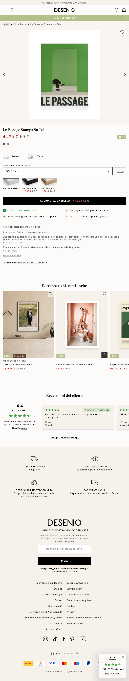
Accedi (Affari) (54, 629)
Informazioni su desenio (49, 583)
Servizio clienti (75, 588)
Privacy (71, 612)
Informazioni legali (52, 594)
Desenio (74, 671)
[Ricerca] (12, 10)
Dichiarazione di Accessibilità (45, 612)
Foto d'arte (20, 24)
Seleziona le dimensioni (17, 164)
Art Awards (56, 623)
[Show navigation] (5, 10)
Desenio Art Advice (77, 583)
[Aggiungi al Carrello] (104, 355)
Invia (64, 560)
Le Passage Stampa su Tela (45, 24)
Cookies (71, 606)
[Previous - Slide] (4, 74)
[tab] (21, 123)
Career (58, 600)
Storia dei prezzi (12, 255)
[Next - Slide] (125, 74)
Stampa (58, 588)
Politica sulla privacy (77, 568)
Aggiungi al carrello (64, 200)
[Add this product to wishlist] (122, 32)
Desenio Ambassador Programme (43, 617)
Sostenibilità (55, 606)
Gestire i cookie (75, 623)
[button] (120, 171)
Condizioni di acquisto (79, 600)
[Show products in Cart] (124, 10)
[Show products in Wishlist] (116, 10)
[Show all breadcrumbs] (6, 24)
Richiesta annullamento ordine (84, 617)
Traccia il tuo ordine (78, 594)
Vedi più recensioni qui (64, 437)
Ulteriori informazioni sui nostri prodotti (25, 262)
